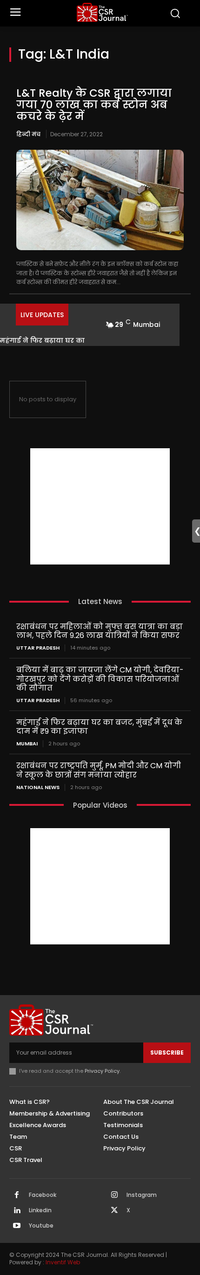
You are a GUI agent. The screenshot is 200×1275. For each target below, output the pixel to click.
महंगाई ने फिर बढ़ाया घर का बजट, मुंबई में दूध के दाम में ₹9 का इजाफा (99, 727)
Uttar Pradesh (38, 647)
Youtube (41, 1225)
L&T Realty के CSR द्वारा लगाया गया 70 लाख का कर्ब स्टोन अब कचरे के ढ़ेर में (94, 105)
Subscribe (167, 1052)
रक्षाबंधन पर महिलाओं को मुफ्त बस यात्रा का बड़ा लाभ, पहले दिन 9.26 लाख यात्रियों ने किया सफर (99, 631)
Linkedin (40, 1210)
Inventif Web (63, 1262)
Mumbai (27, 743)
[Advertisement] (100, 506)
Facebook (42, 1195)
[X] (114, 1210)
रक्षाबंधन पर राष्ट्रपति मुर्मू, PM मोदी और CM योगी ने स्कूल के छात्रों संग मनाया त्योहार (98, 770)
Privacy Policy (102, 1071)
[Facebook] (16, 1195)
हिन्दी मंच (28, 134)
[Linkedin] (16, 1210)
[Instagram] (114, 1195)
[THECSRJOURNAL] (102, 12)
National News (38, 787)
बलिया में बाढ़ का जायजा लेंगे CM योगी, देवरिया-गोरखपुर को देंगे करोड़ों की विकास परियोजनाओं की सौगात (100, 678)
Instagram (142, 1195)
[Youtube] (16, 1226)
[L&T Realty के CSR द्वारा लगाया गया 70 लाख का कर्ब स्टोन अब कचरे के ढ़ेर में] (100, 200)
